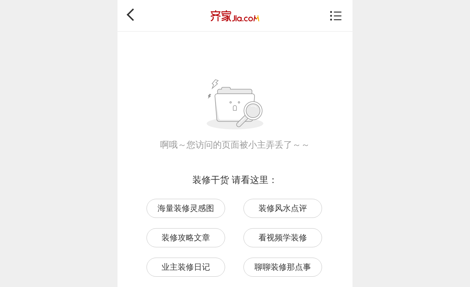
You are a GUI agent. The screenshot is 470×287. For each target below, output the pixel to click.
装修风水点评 (282, 208)
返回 (133, 14)
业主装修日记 (186, 267)
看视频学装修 (282, 237)
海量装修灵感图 (186, 208)
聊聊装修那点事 (282, 267)
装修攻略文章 (186, 237)
